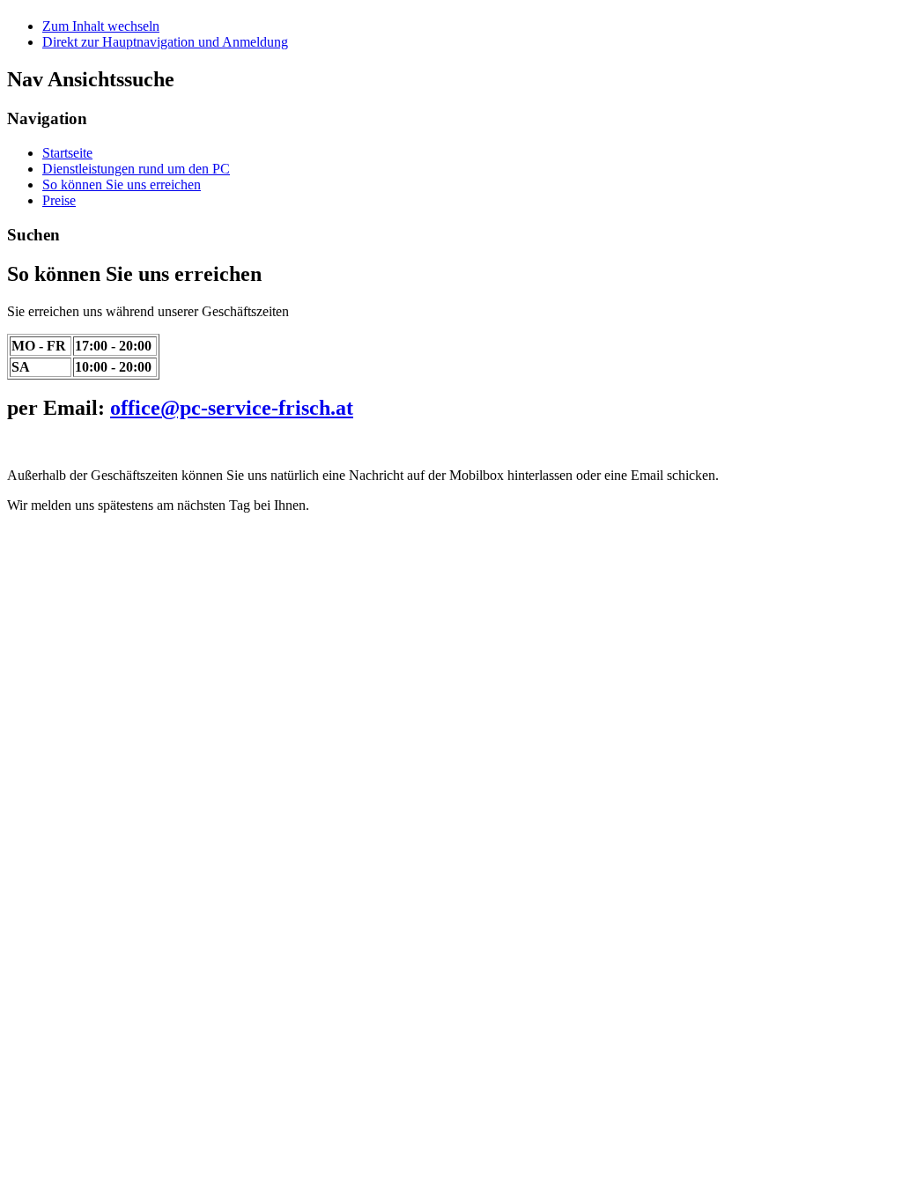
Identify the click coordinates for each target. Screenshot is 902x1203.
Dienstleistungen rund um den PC (136, 168)
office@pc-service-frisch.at (231, 407)
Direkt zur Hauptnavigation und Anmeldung (165, 41)
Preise (59, 200)
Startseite (67, 152)
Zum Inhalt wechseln (100, 25)
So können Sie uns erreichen (121, 184)
